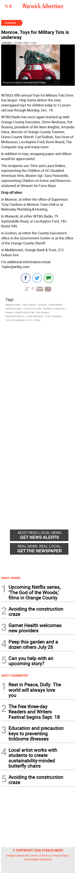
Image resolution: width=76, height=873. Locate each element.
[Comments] (48, 278)
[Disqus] (38, 372)
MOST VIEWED (10, 578)
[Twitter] (37, 278)
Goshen (6, 42)
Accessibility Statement (38, 859)
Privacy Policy (60, 855)
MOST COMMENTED (14, 675)
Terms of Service (40, 855)
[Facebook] (25, 278)
